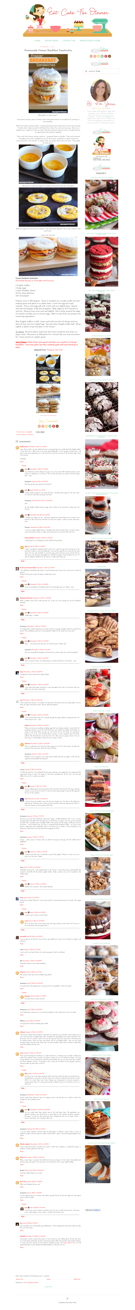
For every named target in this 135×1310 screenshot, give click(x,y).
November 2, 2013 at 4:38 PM (37, 446)
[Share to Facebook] (42, 432)
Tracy (21, 1053)
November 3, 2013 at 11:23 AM (36, 626)
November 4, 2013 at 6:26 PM (33, 672)
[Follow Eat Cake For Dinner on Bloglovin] (93, 1211)
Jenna (21, 672)
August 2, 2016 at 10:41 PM (34, 1032)
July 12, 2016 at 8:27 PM (32, 1021)
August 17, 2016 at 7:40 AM (32, 1053)
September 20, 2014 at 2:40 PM (40, 515)
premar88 (23, 936)
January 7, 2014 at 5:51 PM (38, 786)
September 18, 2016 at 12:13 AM (40, 527)
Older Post (77, 1279)
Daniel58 (22, 1236)
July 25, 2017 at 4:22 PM (37, 546)
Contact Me (69, 41)
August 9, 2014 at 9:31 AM (32, 949)
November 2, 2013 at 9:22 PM (39, 584)
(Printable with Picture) (44, 281)
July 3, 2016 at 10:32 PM (34, 1009)
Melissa (27, 725)
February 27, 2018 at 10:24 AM (34, 1170)
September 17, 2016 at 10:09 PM (40, 1109)
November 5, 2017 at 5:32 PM (39, 1144)
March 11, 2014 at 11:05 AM (32, 867)
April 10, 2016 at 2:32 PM (38, 996)
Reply (21, 461)
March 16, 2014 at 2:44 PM (40, 754)
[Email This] (37, 432)
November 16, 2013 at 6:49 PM (39, 725)
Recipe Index (51, 41)
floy (21, 1223)
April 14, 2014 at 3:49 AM (31, 897)
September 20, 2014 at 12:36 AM (42, 500)
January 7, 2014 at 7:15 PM (35, 816)
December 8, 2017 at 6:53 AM (35, 1157)
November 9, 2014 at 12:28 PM (32, 961)
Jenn (26, 469)
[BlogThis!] (38, 432)
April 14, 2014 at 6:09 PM (38, 912)
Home (37, 41)
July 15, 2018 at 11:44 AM (37, 1207)
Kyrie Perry (23, 1181)
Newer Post (19, 1279)
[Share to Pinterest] (44, 432)
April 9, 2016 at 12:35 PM (35, 983)
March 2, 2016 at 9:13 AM (34, 972)
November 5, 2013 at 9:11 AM (41, 649)
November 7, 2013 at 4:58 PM (39, 715)
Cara (26, 799)
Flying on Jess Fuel (55, 350)
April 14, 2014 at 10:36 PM (36, 921)
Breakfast (23, 434)
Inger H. (27, 546)
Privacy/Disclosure (90, 41)
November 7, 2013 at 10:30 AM (32, 700)
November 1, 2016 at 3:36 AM (43, 538)
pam (21, 700)
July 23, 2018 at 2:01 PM (30, 1223)
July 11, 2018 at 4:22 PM (34, 1193)
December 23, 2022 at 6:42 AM (35, 1236)
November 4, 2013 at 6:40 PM (39, 684)
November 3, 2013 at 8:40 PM (39, 641)
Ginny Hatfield (29, 538)
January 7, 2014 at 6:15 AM (33, 769)
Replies (24, 466)
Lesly (26, 921)
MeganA (27, 996)
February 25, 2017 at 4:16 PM (36, 1129)
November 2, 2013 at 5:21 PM (46, 567)
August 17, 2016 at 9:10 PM (35, 1073)
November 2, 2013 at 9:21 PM (39, 469)
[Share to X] (40, 432)
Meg (21, 897)
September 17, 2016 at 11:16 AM (37, 1095)
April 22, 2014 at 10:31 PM (40, 481)
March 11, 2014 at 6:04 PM (38, 884)
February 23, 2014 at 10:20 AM (37, 799)
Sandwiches (30, 434)
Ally (26, 1073)
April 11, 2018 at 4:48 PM (34, 1181)
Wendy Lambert (25, 1144)
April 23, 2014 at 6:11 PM (37, 490)
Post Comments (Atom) (31, 1282)
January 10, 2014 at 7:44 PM (38, 852)
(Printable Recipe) (23, 281)
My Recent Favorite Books (28, 567)
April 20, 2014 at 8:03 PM (35, 936)
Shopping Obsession (26, 598)
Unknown (27, 743)
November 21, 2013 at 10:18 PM (40, 743)
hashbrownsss (24, 446)
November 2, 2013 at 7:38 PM (42, 598)
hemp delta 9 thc (69, 1243)
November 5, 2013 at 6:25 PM (39, 658)
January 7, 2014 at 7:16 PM (35, 837)
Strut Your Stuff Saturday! (51, 415)
